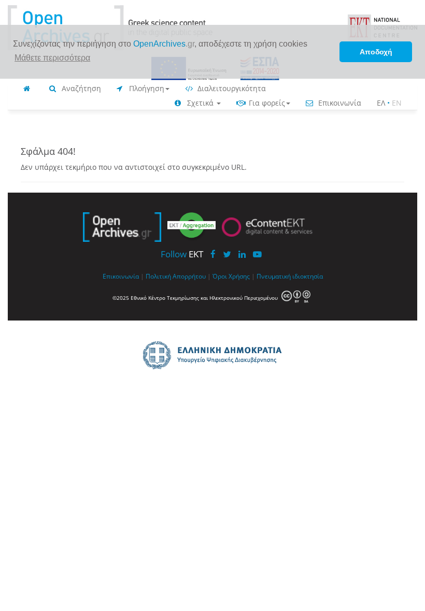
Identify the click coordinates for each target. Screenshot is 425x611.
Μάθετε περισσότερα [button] (52, 57)
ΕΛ (381, 103)
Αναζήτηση (80, 88)
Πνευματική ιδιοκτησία (290, 276)
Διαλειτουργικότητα (230, 88)
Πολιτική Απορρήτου (176, 276)
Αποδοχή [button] (376, 52)
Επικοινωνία (338, 103)
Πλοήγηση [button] (145, 88)
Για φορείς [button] (266, 103)
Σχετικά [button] (200, 103)
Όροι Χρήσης (231, 276)
